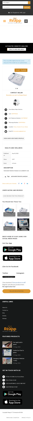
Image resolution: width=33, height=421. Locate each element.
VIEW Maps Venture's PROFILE (14, 138)
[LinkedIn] (27, 183)
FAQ (3, 313)
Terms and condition (12, 417)
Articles (4, 315)
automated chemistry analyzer (19, 176)
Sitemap (4, 318)
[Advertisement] (16, 29)
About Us (4, 307)
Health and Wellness (16, 49)
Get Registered (14, 12)
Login (23, 12)
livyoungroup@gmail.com (19, 131)
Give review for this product (13, 196)
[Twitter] (21, 183)
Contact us (5, 310)
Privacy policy (26, 417)
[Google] (24, 183)
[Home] (13, 20)
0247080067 (24, 118)
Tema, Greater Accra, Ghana (21, 126)
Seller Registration (16, 291)
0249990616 (14, 113)
